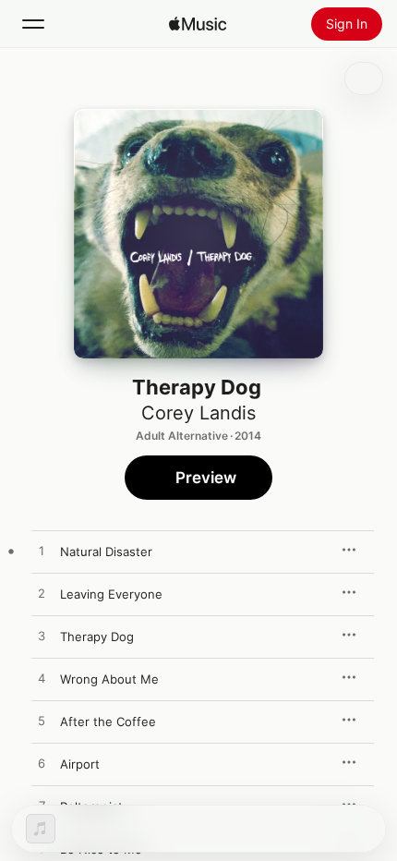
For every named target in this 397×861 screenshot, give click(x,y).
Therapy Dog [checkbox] (97, 636)
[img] (197, 24)
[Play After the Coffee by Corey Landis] (41, 721)
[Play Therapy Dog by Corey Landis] (41, 636)
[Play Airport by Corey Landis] (41, 764)
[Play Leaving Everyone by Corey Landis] (41, 594)
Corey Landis (198, 413)
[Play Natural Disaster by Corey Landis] (41, 551)
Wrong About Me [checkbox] (109, 679)
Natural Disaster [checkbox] (106, 551)
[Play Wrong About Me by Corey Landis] (41, 679)
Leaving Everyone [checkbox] (111, 594)
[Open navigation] (33, 24)
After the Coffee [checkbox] (108, 721)
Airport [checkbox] (80, 764)
